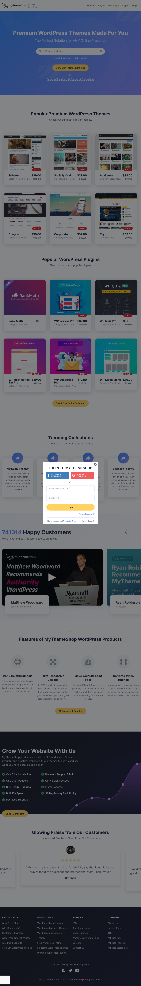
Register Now (70, 521)
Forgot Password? (87, 514)
